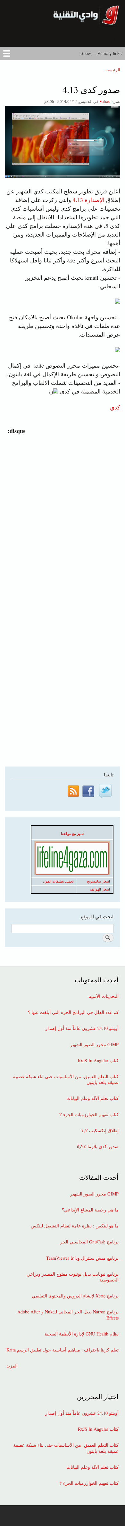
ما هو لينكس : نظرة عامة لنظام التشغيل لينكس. (74, 1226)
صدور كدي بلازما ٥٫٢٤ (98, 1146)
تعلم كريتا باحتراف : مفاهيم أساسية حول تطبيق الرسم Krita (62, 1350)
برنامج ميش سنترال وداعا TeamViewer (82, 1258)
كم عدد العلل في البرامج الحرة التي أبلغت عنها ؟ (73, 1012)
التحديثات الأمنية (104, 996)
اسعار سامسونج (98, 881)
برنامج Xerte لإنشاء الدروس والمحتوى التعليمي (75, 1296)
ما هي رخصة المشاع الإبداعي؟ (90, 1210)
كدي (115, 407)
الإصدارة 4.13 (88, 200)
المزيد (12, 1366)
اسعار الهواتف (100, 889)
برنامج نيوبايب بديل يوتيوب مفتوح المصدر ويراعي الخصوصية (73, 1277)
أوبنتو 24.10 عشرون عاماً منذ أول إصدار (82, 1028)
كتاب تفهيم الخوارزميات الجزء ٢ (89, 1114)
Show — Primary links (101, 53)
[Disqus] (61, 515)
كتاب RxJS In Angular (98, 1060)
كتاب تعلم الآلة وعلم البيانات (92, 1098)
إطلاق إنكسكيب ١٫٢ (100, 1130)
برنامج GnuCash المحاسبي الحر (89, 1242)
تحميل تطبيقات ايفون (58, 881)
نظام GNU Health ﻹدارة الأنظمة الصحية (82, 1334)
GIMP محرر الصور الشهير (94, 1044)
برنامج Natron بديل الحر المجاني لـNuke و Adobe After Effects (68, 1314)
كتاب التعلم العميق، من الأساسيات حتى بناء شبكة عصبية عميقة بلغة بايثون (66, 1079)
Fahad (105, 101)
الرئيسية (112, 69)
